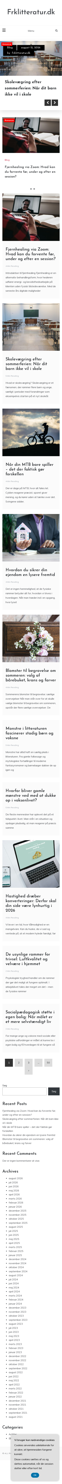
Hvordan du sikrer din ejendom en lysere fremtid (28, 1135)
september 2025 (18, 1222)
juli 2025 (13, 1230)
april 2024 (14, 1291)
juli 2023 (13, 1327)
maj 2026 (14, 1190)
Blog (10, 47)
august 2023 (16, 1323)
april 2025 (14, 1243)
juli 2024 (13, 1279)
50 (48, 1062)
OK (35, 1475)
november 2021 (17, 1404)
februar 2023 (16, 1348)
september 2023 (18, 1319)
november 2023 (17, 1311)
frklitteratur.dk (21, 53)
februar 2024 (16, 1299)
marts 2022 (15, 1388)
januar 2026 (15, 1206)
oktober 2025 (16, 1218)
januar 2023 (15, 1352)
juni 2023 (14, 1331)
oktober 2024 (16, 1267)
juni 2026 (14, 1186)
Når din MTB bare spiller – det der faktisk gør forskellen (29, 469)
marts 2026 (15, 1198)
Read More (19, 102)
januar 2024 (15, 1303)
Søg (4, 1085)
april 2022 (14, 1384)
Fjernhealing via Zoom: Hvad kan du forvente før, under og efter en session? (30, 172)
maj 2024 (14, 1287)
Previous (48, 103)
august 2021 (16, 1416)
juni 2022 (14, 1376)
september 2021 (18, 1412)
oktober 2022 (16, 1364)
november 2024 (17, 1263)
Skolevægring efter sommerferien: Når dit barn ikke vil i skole (30, 88)
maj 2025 (14, 1239)
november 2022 (17, 1360)
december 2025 (17, 1210)
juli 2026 (13, 1182)
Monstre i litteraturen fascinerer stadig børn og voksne (29, 733)
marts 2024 (15, 1295)
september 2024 (18, 1271)
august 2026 (16, 1178)
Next (55, 103)
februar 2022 (16, 1392)
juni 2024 (14, 1283)
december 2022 (17, 1356)
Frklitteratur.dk (31, 12)
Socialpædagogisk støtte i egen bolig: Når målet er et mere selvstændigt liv (30, 1017)
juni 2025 (14, 1234)
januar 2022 (15, 1396)
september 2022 (18, 1368)
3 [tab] (34, 189)
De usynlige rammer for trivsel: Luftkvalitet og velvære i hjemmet (28, 959)
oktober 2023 (16, 1315)
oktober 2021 (16, 1408)
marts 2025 (15, 1247)
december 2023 (17, 1307)
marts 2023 (15, 1344)
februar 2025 (16, 1251)
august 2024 (16, 1275)
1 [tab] (28, 189)
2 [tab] (31, 189)
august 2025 (16, 1226)
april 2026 (14, 1194)
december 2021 (17, 1400)
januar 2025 (15, 1255)
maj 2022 (14, 1380)
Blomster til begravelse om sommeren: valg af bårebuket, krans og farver (31, 675)
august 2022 (16, 1372)
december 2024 (17, 1259)
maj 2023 (14, 1336)
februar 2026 (16, 1202)
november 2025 (17, 1214)
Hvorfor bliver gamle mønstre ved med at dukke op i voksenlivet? (31, 796)
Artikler (13, 1434)
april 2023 (14, 1340)
